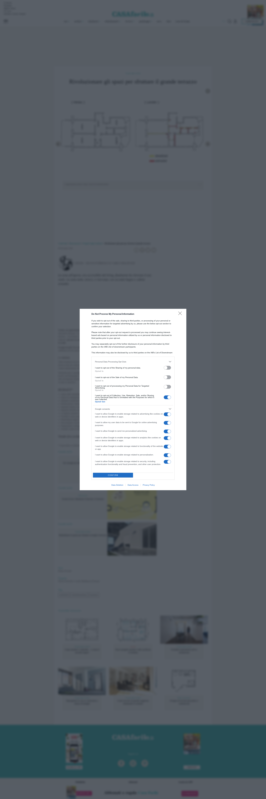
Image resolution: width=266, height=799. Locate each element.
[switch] (167, 368)
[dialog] (133, 399)
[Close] (181, 314)
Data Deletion (117, 485)
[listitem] (133, 361)
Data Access (133, 485)
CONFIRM (113, 475)
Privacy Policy (149, 485)
